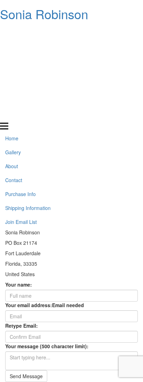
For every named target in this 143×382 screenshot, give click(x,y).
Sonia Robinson (44, 14)
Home (11, 31)
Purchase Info (20, 87)
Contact (13, 73)
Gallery (13, 45)
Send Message (26, 376)
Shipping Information (28, 101)
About (11, 59)
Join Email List (21, 114)
